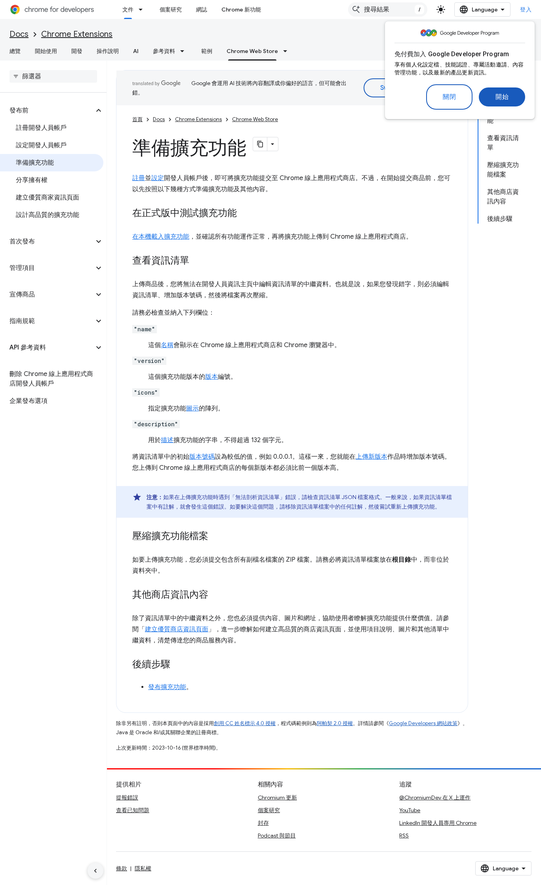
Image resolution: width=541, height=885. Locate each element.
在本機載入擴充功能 (160, 237)
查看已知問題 (132, 810)
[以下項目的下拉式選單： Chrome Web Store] (287, 51)
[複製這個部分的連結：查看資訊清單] (197, 261)
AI (136, 51)
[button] (47, 110)
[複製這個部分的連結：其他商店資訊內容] (216, 595)
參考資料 (164, 51)
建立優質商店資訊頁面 (176, 629)
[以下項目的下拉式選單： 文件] (142, 9)
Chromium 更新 (277, 797)
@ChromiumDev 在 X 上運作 (435, 797)
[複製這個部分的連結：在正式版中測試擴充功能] (245, 213)
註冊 (138, 178)
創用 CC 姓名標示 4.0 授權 (245, 723)
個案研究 (171, 9)
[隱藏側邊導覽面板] (95, 871)
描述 (167, 440)
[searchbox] (53, 76)
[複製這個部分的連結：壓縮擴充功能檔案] (216, 536)
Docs (19, 34)
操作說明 (108, 51)
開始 (502, 97)
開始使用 (46, 51)
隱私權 (143, 868)
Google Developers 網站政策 (423, 723)
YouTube (409, 810)
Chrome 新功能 (241, 9)
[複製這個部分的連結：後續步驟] (178, 665)
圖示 (192, 408)
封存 (263, 822)
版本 (211, 377)
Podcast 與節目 (277, 835)
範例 (206, 51)
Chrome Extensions (76, 34)
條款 (121, 868)
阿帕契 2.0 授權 (335, 723)
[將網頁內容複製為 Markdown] (260, 144)
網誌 (201, 9)
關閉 (449, 97)
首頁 (137, 119)
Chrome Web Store (252, 51)
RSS (404, 835)
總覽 (15, 51)
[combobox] (387, 9)
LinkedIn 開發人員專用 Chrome (437, 822)
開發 (76, 51)
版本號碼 (202, 457)
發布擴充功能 (167, 687)
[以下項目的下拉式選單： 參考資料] (184, 51)
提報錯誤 (127, 797)
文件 (127, 9)
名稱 (167, 345)
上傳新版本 (371, 457)
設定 (157, 178)
